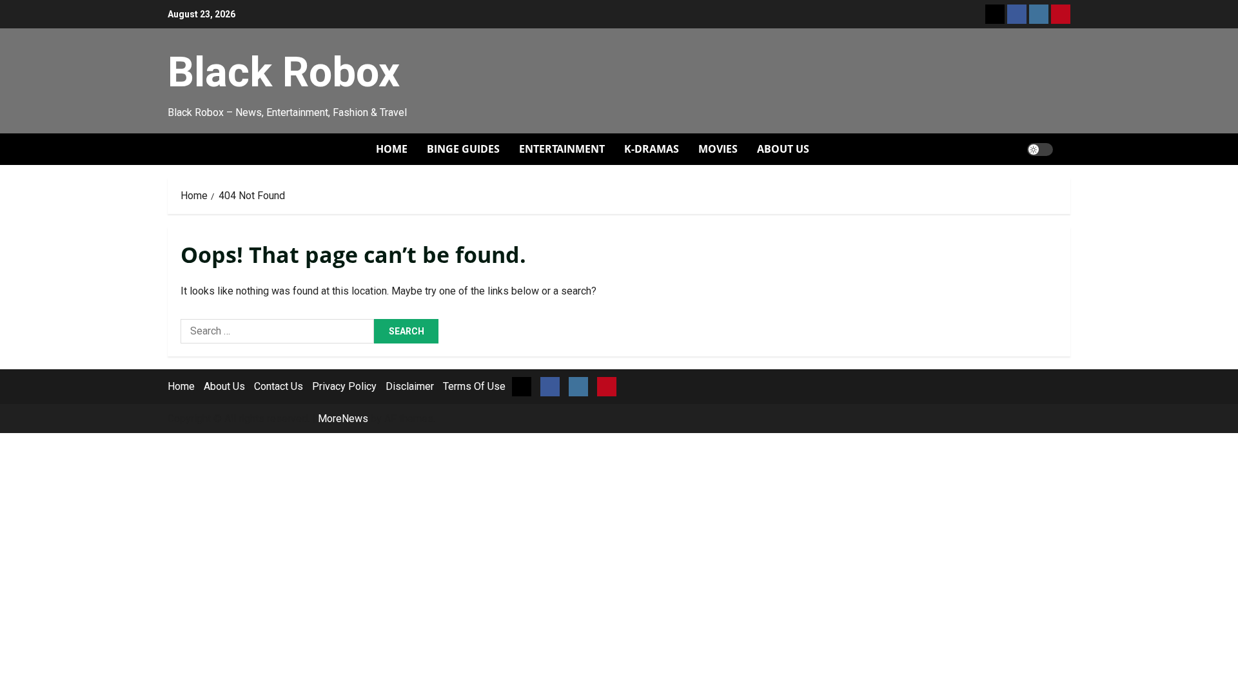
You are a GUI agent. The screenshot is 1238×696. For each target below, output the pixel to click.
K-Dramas (651, 149)
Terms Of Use (474, 386)
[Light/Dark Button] (1040, 149)
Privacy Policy (344, 386)
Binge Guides (463, 149)
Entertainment (562, 149)
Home (392, 149)
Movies (718, 149)
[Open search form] (1066, 149)
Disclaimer (410, 386)
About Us (783, 149)
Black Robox (284, 72)
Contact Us (278, 386)
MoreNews (343, 418)
